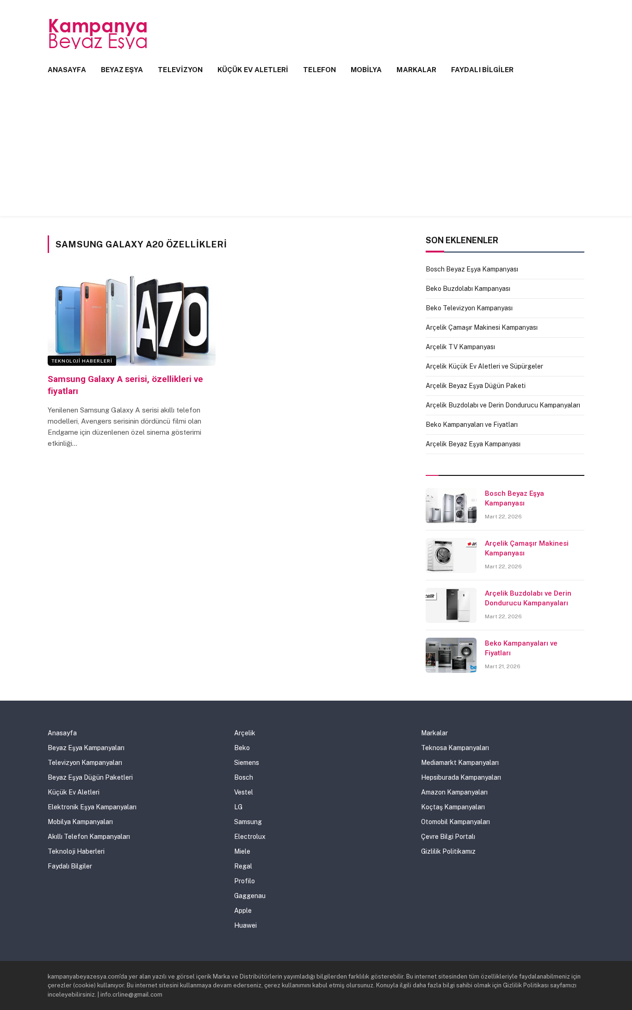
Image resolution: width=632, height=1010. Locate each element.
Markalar (416, 70)
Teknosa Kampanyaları (455, 747)
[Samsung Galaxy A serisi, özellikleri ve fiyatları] (132, 318)
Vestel (243, 792)
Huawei (245, 925)
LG (238, 807)
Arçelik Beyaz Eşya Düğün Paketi (476, 385)
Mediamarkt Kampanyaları (460, 762)
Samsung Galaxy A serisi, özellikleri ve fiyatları (125, 385)
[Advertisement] (316, 151)
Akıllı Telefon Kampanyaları (89, 836)
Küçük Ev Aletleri (252, 70)
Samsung (248, 821)
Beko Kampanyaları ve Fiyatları (472, 424)
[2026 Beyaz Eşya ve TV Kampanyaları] (99, 34)
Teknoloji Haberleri (81, 360)
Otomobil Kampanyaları (455, 821)
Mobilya (366, 70)
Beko (242, 747)
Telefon (319, 70)
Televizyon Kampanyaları (85, 762)
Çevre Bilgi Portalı (448, 836)
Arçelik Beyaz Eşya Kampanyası (473, 444)
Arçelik (244, 733)
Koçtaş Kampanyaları (453, 807)
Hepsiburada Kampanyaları (461, 777)
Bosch (243, 777)
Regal (243, 866)
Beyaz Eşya (122, 70)
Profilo (244, 881)
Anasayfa (67, 70)
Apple (243, 910)
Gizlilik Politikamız (448, 851)
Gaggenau (250, 895)
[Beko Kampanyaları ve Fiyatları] (451, 655)
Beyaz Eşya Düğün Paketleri (90, 777)
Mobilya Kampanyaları (80, 821)
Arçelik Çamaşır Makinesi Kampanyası (482, 327)
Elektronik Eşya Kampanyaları (92, 807)
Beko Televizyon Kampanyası (469, 308)
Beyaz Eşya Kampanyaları (86, 747)
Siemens (246, 762)
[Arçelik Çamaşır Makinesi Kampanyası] (451, 555)
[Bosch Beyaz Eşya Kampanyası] (451, 505)
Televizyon (180, 70)
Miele (242, 851)
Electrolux (250, 836)
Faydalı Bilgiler (482, 70)
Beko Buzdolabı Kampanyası (468, 288)
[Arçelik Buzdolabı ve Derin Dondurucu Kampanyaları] (451, 605)
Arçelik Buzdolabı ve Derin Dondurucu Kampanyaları (503, 405)
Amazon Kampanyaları (454, 792)
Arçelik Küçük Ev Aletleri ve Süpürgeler (484, 366)
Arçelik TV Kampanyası (460, 347)
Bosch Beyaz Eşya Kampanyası (472, 269)
